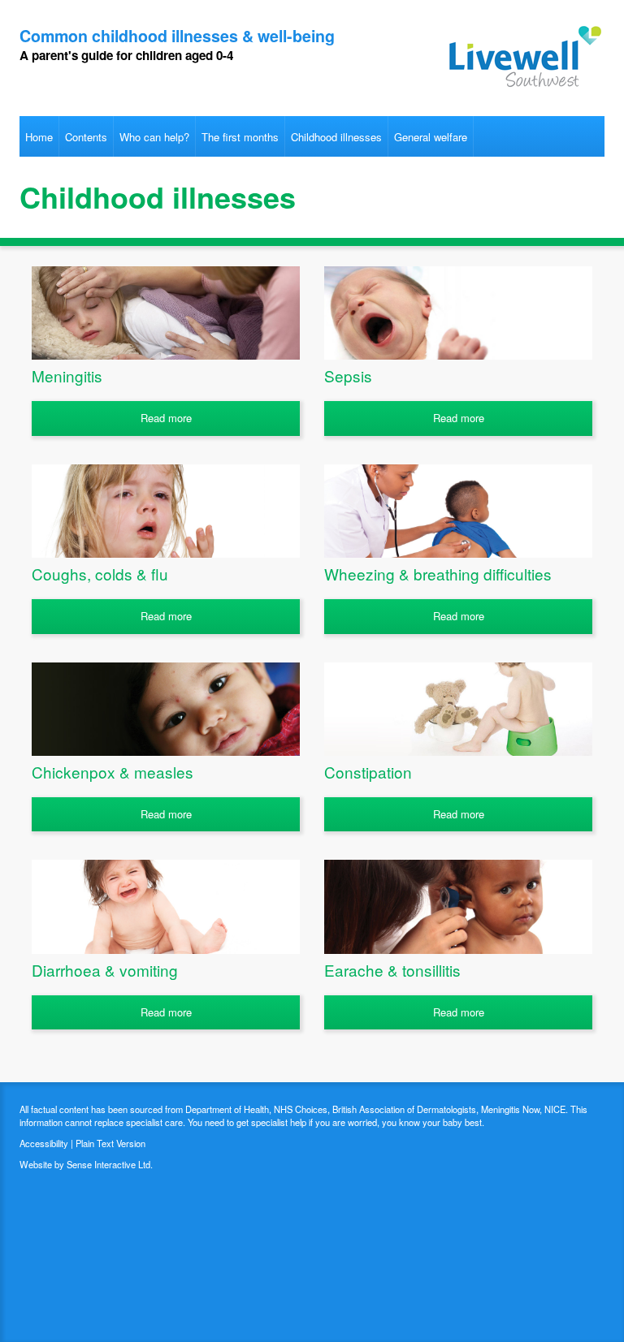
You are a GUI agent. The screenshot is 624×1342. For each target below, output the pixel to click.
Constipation (368, 772)
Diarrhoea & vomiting (105, 970)
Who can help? (154, 137)
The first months (240, 137)
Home (39, 137)
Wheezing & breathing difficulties (438, 574)
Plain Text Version (110, 1143)
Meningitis (67, 375)
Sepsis (348, 375)
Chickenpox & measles (112, 772)
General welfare (430, 137)
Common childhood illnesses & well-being (177, 35)
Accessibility (44, 1143)
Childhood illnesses (336, 137)
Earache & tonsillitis (392, 970)
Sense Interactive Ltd (108, 1164)
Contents (86, 137)
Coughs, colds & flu (100, 574)
